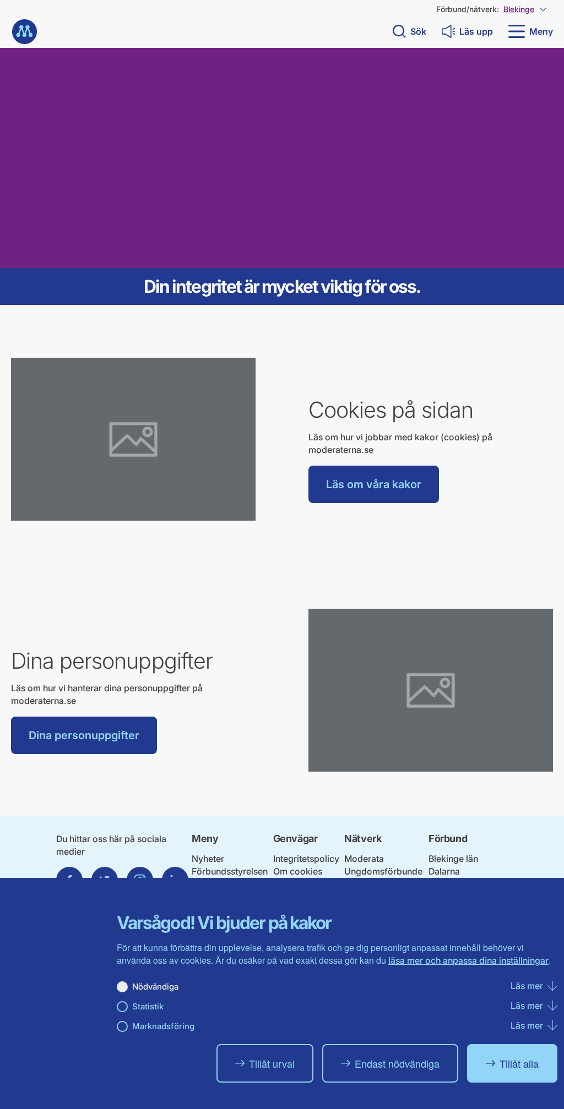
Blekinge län (453, 858)
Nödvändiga (155, 986)
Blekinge (518, 9)
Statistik (148, 1006)
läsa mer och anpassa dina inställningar (468, 960)
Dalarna (444, 871)
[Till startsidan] (24, 31)
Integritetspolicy (306, 858)
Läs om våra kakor (373, 484)
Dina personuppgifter (84, 735)
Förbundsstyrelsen (230, 871)
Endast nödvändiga (397, 1063)
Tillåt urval (272, 1063)
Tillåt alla (519, 1063)
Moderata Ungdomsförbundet (383, 871)
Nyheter (208, 858)
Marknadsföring (163, 1026)
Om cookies (297, 871)
